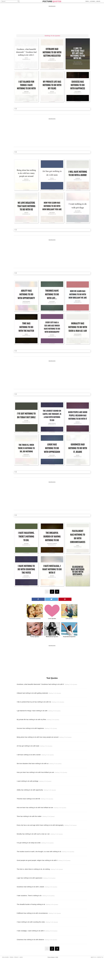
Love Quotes (52, 618)
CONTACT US (100, 957)
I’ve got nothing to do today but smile (35, 843)
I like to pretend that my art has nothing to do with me (40, 702)
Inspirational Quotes (69, 636)
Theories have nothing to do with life (35, 799)
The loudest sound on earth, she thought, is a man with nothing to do (45, 851)
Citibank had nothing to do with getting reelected (39, 693)
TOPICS (87, 1)
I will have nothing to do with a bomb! (35, 755)
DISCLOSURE (5, 957)
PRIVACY (16, 957)
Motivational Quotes (52, 636)
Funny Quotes (34, 636)
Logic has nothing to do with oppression (36, 878)
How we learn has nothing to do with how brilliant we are (41, 807)
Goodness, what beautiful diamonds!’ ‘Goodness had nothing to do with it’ (47, 684)
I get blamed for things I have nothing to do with (38, 711)
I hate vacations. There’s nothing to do (36, 895)
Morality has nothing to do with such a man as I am (40, 834)
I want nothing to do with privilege (34, 781)
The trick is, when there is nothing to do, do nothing (40, 869)
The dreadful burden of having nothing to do (37, 904)
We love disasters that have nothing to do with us (39, 763)
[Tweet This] (51, 599)
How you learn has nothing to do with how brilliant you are (42, 772)
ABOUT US (93, 957)
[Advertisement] (52, 19)
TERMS (11, 957)
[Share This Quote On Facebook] (38, 599)
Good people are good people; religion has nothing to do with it (43, 860)
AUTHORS (92, 1)
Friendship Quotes (35, 618)
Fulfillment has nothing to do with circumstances (39, 913)
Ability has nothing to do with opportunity (36, 790)
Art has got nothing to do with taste (34, 746)
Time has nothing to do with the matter (36, 816)
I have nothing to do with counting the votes (37, 922)
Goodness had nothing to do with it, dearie (37, 887)
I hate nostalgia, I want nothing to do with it (37, 931)
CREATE (98, 1)
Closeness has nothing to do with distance (37, 939)
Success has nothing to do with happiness (37, 728)
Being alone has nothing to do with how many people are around (44, 737)
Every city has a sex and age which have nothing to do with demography (47, 825)
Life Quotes (69, 618)
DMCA (21, 957)
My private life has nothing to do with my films (38, 719)
